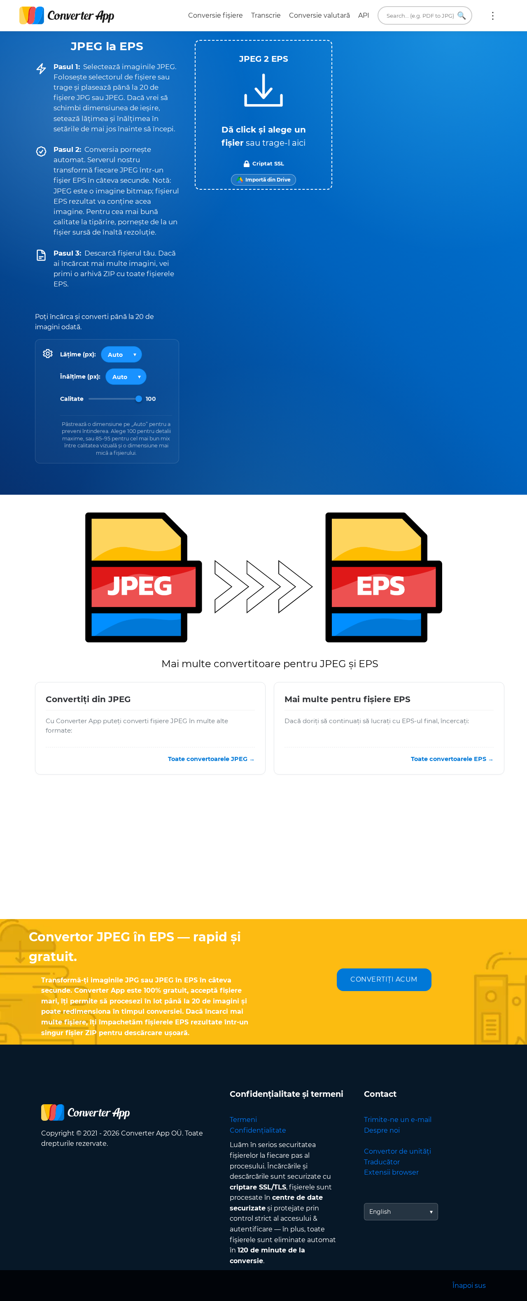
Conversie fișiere (215, 15)
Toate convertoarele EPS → (452, 759)
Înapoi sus (469, 1285)
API (363, 15)
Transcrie (266, 15)
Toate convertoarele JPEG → (211, 759)
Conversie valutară (319, 15)
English (380, 1211)
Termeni (243, 1120)
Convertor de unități (397, 1151)
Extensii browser (391, 1172)
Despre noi (382, 1130)
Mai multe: (493, 15)
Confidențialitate (258, 1130)
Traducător (382, 1162)
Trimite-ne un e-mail (397, 1120)
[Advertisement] (263, 853)
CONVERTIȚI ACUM (383, 979)
